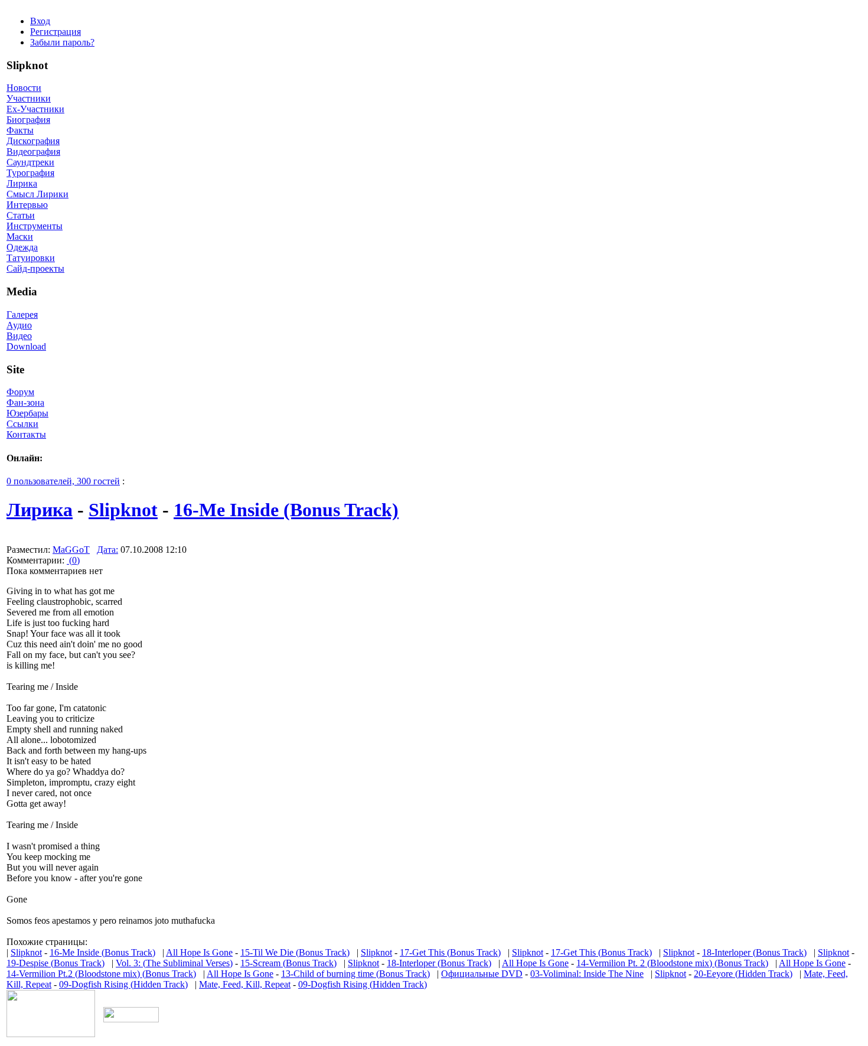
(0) (73, 560)
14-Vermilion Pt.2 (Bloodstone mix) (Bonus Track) (101, 974)
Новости (23, 88)
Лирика (21, 183)
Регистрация (55, 32)
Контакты (26, 434)
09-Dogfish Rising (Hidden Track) (123, 984)
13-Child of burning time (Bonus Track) (355, 974)
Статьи (20, 215)
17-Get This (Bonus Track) (450, 952)
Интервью (27, 205)
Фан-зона (25, 402)
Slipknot (123, 509)
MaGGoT (71, 550)
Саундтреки (30, 162)
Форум (20, 392)
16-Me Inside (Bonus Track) (286, 509)
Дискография (33, 141)
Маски (19, 237)
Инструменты (34, 226)
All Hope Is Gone (199, 952)
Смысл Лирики (37, 194)
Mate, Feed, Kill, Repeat (245, 984)
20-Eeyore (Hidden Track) (743, 974)
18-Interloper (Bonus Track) (754, 952)
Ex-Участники (35, 109)
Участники (28, 98)
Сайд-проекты (35, 268)
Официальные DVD (482, 974)
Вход (40, 21)
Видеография (33, 151)
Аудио (19, 325)
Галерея (22, 314)
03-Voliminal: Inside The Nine (587, 974)
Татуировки (30, 258)
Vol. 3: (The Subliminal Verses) (174, 963)
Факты (20, 130)
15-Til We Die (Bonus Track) (295, 952)
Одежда (22, 247)
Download (26, 346)
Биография (28, 120)
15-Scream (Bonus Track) (288, 963)
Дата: (107, 550)
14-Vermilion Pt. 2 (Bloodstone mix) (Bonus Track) (672, 963)
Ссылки (22, 424)
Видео (19, 336)
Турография (30, 173)
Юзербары (27, 413)
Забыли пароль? (62, 42)
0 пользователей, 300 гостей (63, 481)
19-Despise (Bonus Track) (55, 963)
